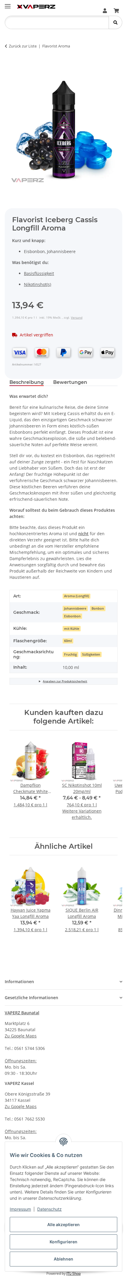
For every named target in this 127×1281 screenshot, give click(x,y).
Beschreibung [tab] (26, 382)
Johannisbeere (75, 608)
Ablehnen (63, 1258)
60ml (68, 641)
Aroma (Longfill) (76, 596)
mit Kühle (71, 629)
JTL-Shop (73, 1273)
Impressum (20, 1209)
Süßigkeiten (91, 654)
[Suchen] (115, 22)
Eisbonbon (72, 616)
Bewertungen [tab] (70, 382)
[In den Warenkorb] (14, 64)
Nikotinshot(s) (37, 284)
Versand (76, 317)
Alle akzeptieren (63, 1224)
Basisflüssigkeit (39, 273)
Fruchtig (70, 654)
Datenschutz (49, 1209)
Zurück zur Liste (23, 46)
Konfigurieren (63, 1241)
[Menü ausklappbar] (8, 3)
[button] (105, 10)
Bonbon (98, 608)
